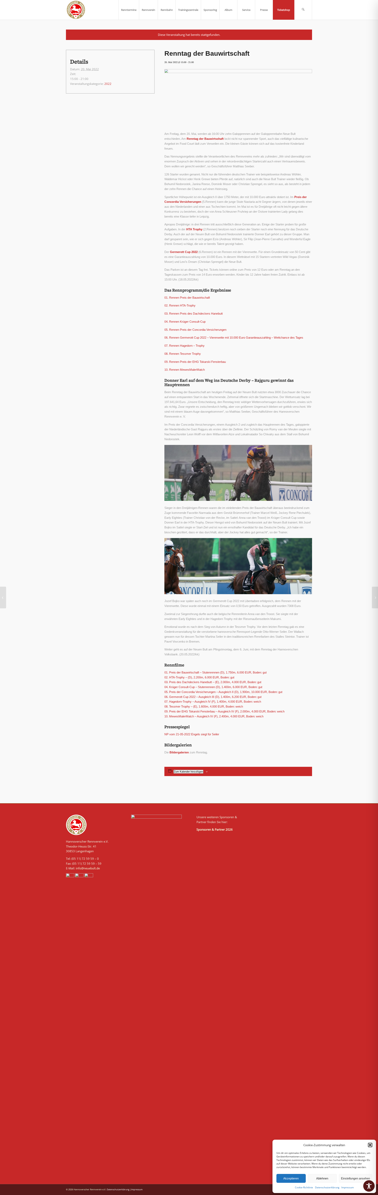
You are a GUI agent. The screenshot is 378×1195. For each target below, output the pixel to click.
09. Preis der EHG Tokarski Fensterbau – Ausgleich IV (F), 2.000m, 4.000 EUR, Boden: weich (224, 711)
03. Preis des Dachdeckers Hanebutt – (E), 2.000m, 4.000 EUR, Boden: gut (212, 682)
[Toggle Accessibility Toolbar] (369, 1186)
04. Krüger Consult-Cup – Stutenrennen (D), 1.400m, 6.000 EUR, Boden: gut (213, 687)
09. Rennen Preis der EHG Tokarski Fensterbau (195, 361)
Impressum (347, 1187)
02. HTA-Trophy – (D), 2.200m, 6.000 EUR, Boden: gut (199, 677)
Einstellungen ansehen (355, 1178)
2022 (107, 84)
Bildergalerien (179, 752)
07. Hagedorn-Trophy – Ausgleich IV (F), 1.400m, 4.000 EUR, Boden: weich (212, 701)
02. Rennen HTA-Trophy (179, 305)
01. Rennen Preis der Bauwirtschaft (187, 297)
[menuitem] (128, 10)
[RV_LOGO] (76, 10)
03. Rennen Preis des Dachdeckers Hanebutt (193, 313)
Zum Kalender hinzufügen (188, 771)
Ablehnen (322, 1178)
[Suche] (303, 10)
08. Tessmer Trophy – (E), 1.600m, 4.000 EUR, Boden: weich (203, 706)
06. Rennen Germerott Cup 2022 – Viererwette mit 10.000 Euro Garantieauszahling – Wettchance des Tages (233, 337)
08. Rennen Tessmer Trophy (182, 353)
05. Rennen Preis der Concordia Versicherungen (195, 329)
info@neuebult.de (88, 868)
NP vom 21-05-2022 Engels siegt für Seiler (191, 734)
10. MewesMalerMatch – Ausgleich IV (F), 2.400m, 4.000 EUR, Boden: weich (213, 716)
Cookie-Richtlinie (304, 1187)
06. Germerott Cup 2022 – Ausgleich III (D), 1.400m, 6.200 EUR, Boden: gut (212, 696)
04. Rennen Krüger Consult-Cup (185, 321)
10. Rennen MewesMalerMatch (184, 369)
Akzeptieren (291, 1178)
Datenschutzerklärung (327, 1187)
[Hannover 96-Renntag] (3, 597)
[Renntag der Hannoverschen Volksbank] (375, 597)
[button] (370, 1145)
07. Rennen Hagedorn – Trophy (184, 345)
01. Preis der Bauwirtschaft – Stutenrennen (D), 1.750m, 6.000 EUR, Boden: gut (215, 672)
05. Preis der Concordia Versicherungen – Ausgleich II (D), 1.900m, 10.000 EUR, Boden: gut (223, 692)
